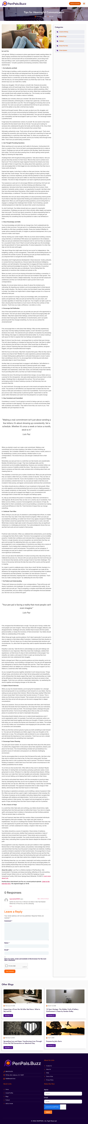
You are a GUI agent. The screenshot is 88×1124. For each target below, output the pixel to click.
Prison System (63, 50)
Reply (11, 906)
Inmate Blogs (62, 36)
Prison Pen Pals (63, 45)
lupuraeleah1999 (15, 899)
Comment (8, 921)
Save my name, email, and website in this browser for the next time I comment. (25, 959)
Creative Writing (63, 31)
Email (6, 950)
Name (6, 943)
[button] (84, 3)
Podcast (61, 41)
